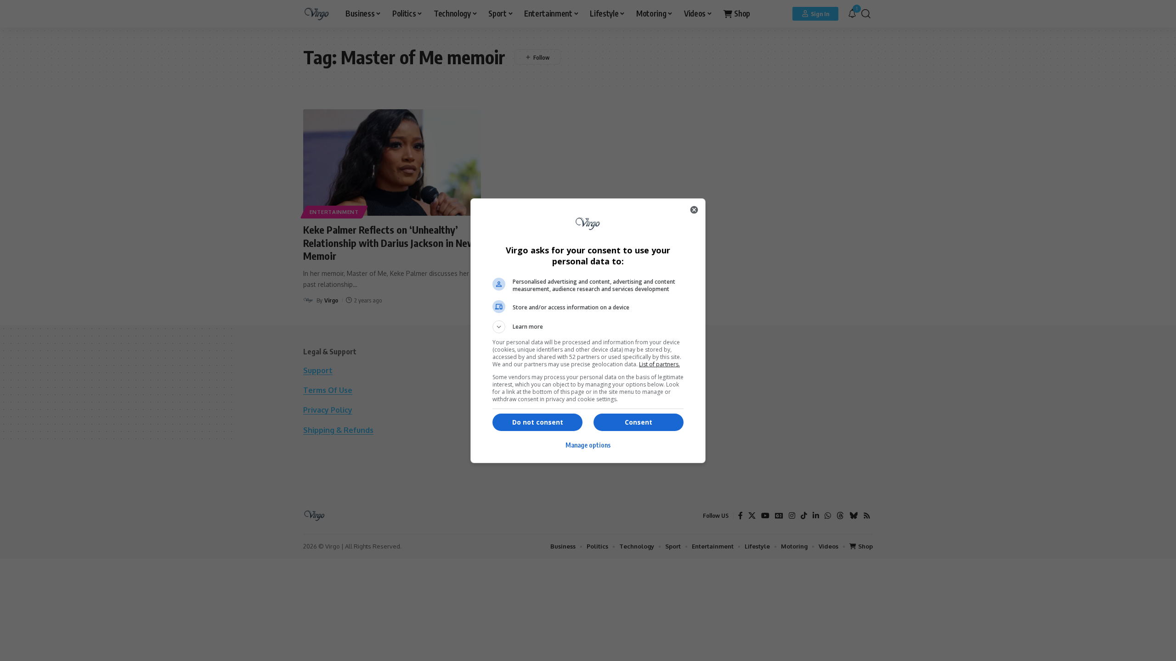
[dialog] (588, 330)
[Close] (694, 210)
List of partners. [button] (659, 364)
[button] (588, 326)
